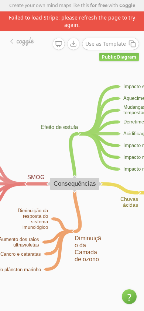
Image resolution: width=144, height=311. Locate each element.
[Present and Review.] (59, 44)
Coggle (127, 5)
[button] (129, 296)
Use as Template (105, 43)
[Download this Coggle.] (73, 44)
